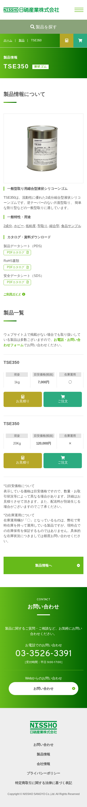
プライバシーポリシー (43, 773)
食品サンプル (71, 226)
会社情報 (43, 764)
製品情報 (43, 754)
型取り (42, 226)
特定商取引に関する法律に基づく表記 (43, 783)
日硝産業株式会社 (29, 10)
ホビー (19, 226)
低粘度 (31, 226)
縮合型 (54, 226)
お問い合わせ (43, 688)
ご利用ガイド (12, 294)
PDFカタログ (15, 252)
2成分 (8, 226)
